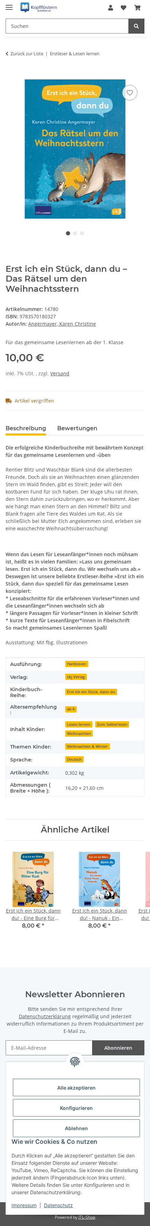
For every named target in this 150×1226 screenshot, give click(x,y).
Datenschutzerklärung (45, 1016)
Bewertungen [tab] (77, 428)
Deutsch (74, 759)
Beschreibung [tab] (26, 428)
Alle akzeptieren (76, 1088)
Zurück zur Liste (26, 53)
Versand (59, 373)
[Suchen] (136, 26)
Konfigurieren (76, 1108)
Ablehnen (76, 1128)
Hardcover (76, 663)
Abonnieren (118, 1047)
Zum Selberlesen (112, 724)
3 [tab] (82, 233)
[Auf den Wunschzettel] (129, 92)
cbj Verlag (76, 676)
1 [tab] (68, 233)
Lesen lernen (78, 724)
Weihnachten (79, 733)
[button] (110, 8)
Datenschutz (58, 1205)
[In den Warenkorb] (11, 75)
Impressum (24, 1205)
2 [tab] (75, 233)
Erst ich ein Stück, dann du (91, 691)
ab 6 (71, 709)
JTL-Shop (86, 1217)
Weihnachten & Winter (87, 746)
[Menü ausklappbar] (9, 4)
